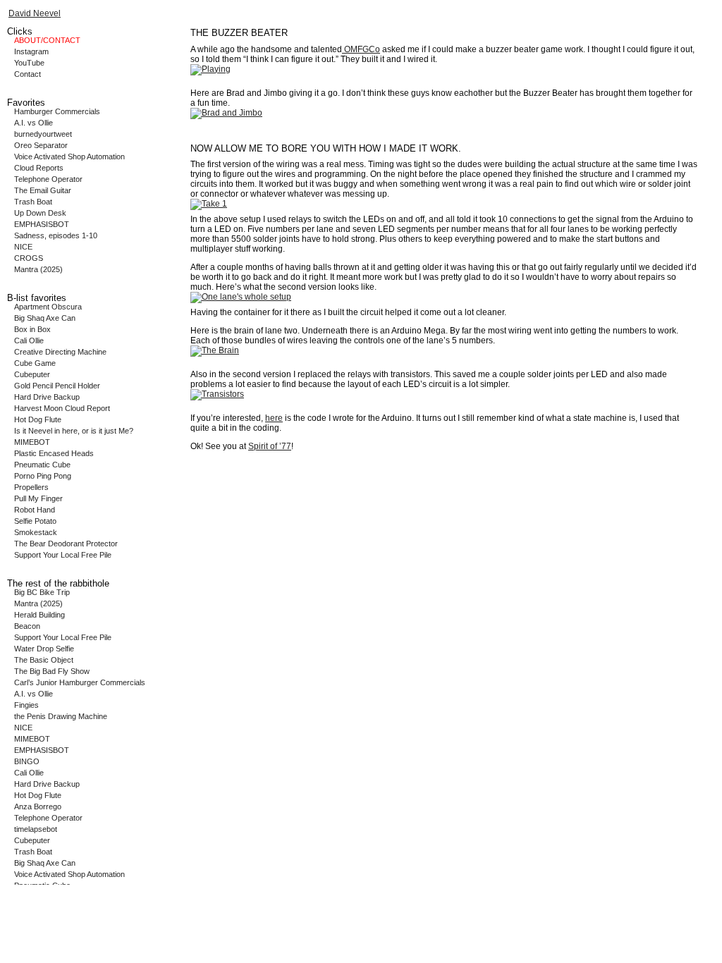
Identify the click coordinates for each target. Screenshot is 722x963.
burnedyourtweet (43, 134)
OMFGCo (361, 49)
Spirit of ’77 (269, 446)
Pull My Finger (38, 498)
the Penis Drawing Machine (60, 716)
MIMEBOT (32, 442)
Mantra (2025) (38, 269)
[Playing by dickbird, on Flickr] (210, 69)
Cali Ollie (29, 340)
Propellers (31, 487)
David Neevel (34, 13)
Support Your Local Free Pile (62, 555)
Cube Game (35, 363)
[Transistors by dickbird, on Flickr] (217, 394)
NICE (23, 247)
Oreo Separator (41, 145)
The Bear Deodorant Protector (66, 543)
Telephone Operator (48, 179)
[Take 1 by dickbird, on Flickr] (208, 204)
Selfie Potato (35, 521)
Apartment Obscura (48, 306)
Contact (27, 74)
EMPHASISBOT (41, 224)
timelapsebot (35, 829)
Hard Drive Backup (47, 397)
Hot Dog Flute (37, 419)
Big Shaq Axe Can (44, 318)
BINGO (26, 761)
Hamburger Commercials (57, 111)
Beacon (27, 626)
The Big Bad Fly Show (52, 671)
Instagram (31, 51)
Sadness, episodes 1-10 (55, 235)
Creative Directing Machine (60, 352)
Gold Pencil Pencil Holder (57, 385)
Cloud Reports (38, 168)
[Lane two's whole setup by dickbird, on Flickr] (240, 297)
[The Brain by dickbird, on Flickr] (214, 350)
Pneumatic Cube (42, 464)
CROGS (28, 258)
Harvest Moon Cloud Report (62, 408)
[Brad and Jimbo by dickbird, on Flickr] (226, 113)
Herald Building (39, 615)
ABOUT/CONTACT (47, 40)
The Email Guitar (42, 190)
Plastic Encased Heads (54, 453)
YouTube (29, 63)
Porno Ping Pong (42, 476)
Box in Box (32, 329)
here (274, 418)
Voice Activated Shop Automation (69, 156)
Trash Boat (33, 201)
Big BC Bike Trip (42, 592)
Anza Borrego (37, 806)
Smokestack (35, 532)
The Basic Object (43, 660)
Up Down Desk (40, 213)
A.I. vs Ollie (33, 122)
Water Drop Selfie (44, 648)
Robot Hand (34, 509)
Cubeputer (32, 374)
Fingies (26, 705)
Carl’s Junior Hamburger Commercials (79, 682)
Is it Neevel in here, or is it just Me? (73, 431)
